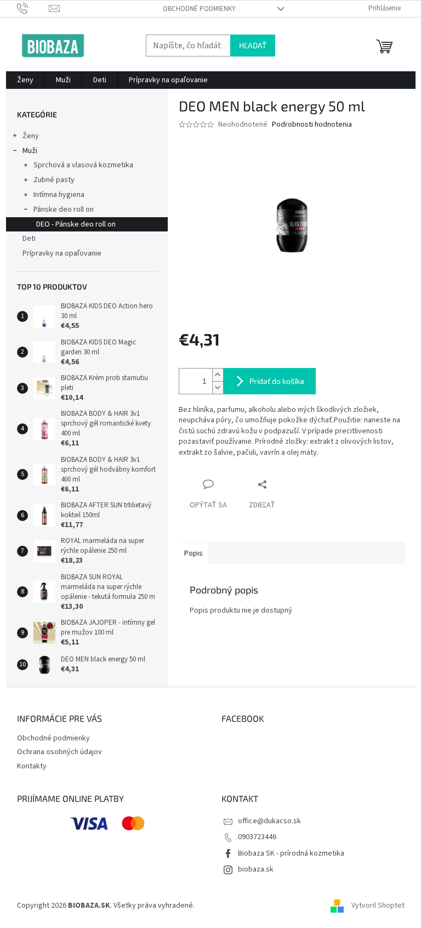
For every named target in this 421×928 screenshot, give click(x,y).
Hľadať (252, 45)
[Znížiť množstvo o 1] (217, 387)
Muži (29, 150)
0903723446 (257, 836)
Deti (29, 238)
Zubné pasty (54, 179)
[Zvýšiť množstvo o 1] (217, 375)
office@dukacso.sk (269, 821)
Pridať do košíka (276, 381)
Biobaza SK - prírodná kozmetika (291, 853)
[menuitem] (25, 80)
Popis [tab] (193, 553)
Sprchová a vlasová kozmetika (83, 165)
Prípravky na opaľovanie (61, 253)
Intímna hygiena (58, 194)
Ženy (30, 136)
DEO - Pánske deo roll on (76, 224)
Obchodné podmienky (199, 9)
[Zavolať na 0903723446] (33, 8)
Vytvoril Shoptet (378, 905)
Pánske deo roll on (63, 209)
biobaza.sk (256, 869)
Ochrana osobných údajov (59, 751)
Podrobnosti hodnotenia (312, 125)
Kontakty (32, 766)
